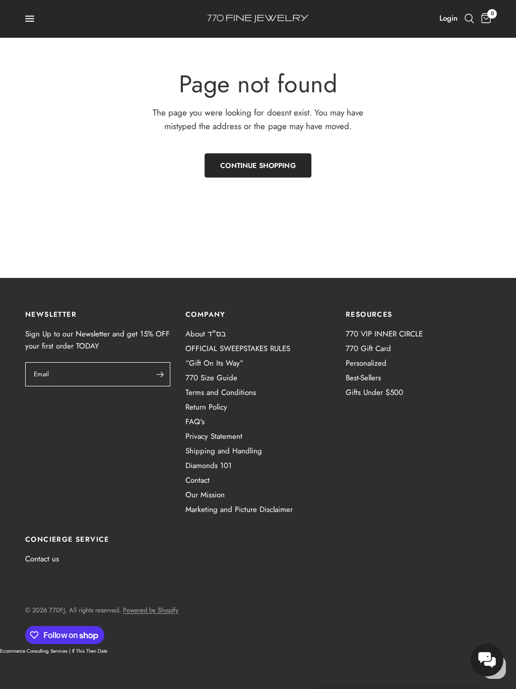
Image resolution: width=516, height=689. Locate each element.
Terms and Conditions (220, 392)
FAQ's (195, 421)
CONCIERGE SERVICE (67, 539)
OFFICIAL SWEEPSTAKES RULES (237, 348)
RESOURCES (369, 314)
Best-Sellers (363, 377)
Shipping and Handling (223, 450)
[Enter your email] (160, 374)
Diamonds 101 (208, 465)
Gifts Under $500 (374, 392)
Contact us (42, 558)
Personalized (366, 363)
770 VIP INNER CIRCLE (384, 333)
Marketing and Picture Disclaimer (239, 509)
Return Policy (206, 407)
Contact (197, 480)
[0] (484, 18)
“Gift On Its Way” (214, 363)
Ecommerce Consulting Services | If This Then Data (53, 651)
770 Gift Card (368, 348)
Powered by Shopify (150, 610)
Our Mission (205, 494)
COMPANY (205, 314)
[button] (487, 660)
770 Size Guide (211, 377)
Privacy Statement (213, 436)
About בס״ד (205, 333)
